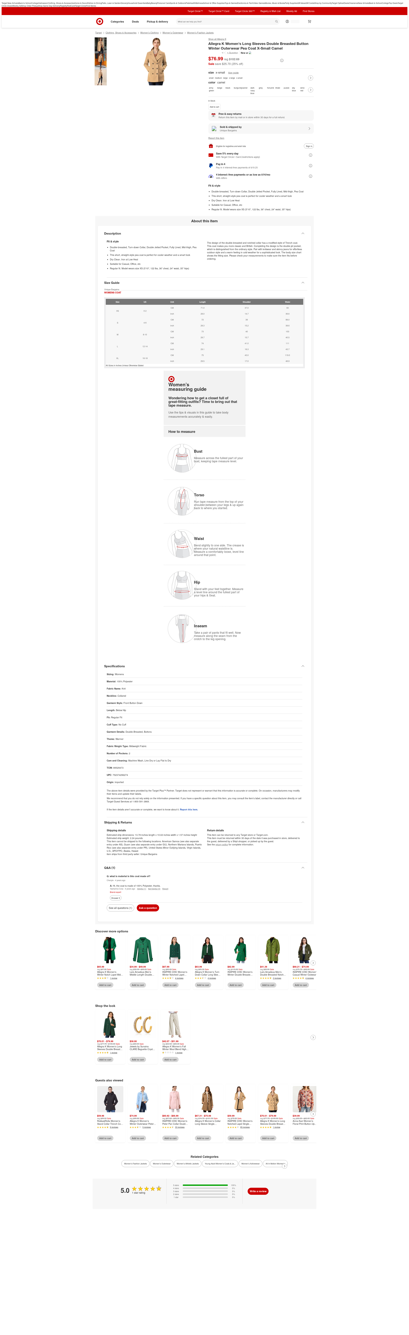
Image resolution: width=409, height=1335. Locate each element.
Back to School (25, 3)
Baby (149, 3)
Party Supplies (291, 3)
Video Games (259, 3)
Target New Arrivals (10, 3)
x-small (239, 77)
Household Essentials (137, 3)
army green (211, 89)
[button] (216, 52)
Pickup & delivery (157, 21)
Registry (63, 5)
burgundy (237, 87)
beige (219, 87)
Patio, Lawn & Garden (111, 3)
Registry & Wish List (270, 11)
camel (244, 87)
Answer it (115, 897)
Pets (187, 3)
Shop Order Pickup (30, 5)
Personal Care (163, 3)
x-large (232, 77)
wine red (302, 89)
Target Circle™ (195, 11)
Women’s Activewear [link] (250, 1163)
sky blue (294, 89)
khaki (277, 87)
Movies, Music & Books (275, 3)
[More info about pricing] (282, 60)
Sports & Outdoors (178, 3)
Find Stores (91, 5)
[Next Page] (310, 77)
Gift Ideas (301, 3)
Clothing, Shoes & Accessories (61, 3)
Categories (117, 21)
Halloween (43, 3)
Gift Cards (310, 3)
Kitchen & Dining (94, 3)
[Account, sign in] (294, 21)
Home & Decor (80, 3)
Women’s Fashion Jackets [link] (135, 1163)
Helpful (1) (141, 888)
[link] (216, 52)
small (211, 77)
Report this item (216, 138)
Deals (346, 3)
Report (165, 888)
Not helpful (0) (154, 888)
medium (218, 77)
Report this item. (189, 809)
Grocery (124, 3)
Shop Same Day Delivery (49, 5)
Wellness (199, 3)
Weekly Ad (17, 5)
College (34, 3)
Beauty (154, 3)
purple (286, 87)
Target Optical (338, 3)
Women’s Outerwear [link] (162, 1163)
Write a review (258, 1191)
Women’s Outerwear (172, 32)
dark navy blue (253, 89)
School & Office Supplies (214, 3)
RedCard (71, 5)
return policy (222, 844)
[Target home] (100, 21)
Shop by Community (323, 3)
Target (98, 32)
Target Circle (80, 5)
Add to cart (214, 106)
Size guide (233, 72)
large (225, 77)
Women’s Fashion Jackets (200, 32)
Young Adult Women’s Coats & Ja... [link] (220, 1163)
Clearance (353, 3)
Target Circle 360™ (245, 11)
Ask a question (148, 908)
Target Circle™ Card (218, 11)
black (228, 87)
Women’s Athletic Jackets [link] (188, 1163)
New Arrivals (363, 3)
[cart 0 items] (309, 21)
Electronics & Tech (245, 3)
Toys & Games (231, 3)
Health (192, 3)
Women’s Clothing (149, 32)
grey (261, 87)
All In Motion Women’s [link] (275, 1163)
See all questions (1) (120, 908)
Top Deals (393, 3)
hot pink (270, 87)
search (277, 21)
